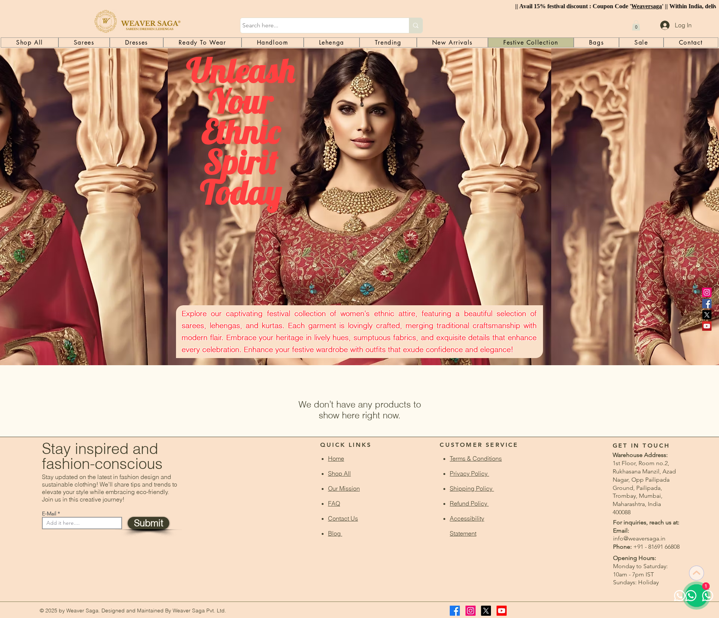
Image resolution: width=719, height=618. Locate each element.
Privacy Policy (469, 473)
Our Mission (344, 488)
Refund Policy (469, 503)
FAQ (334, 503)
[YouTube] (707, 326)
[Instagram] (707, 292)
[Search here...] (415, 25)
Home (336, 458)
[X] (707, 314)
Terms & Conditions (476, 458)
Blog (335, 533)
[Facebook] (707, 303)
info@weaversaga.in (639, 538)
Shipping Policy (472, 488)
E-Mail (49, 513)
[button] (636, 25)
